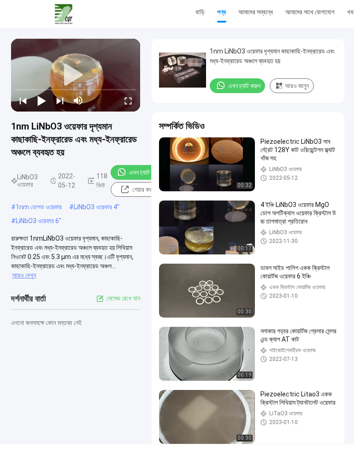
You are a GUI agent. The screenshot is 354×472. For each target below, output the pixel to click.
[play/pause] (41, 100)
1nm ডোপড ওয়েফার (39, 207)
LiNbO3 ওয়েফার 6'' (38, 220)
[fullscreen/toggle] (128, 100)
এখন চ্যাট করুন (145, 172)
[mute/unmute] (78, 100)
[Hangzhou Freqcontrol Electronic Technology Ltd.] (63, 14)
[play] (75, 75)
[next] (60, 100)
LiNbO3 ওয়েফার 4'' (96, 207)
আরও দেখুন (24, 275)
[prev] (23, 100)
